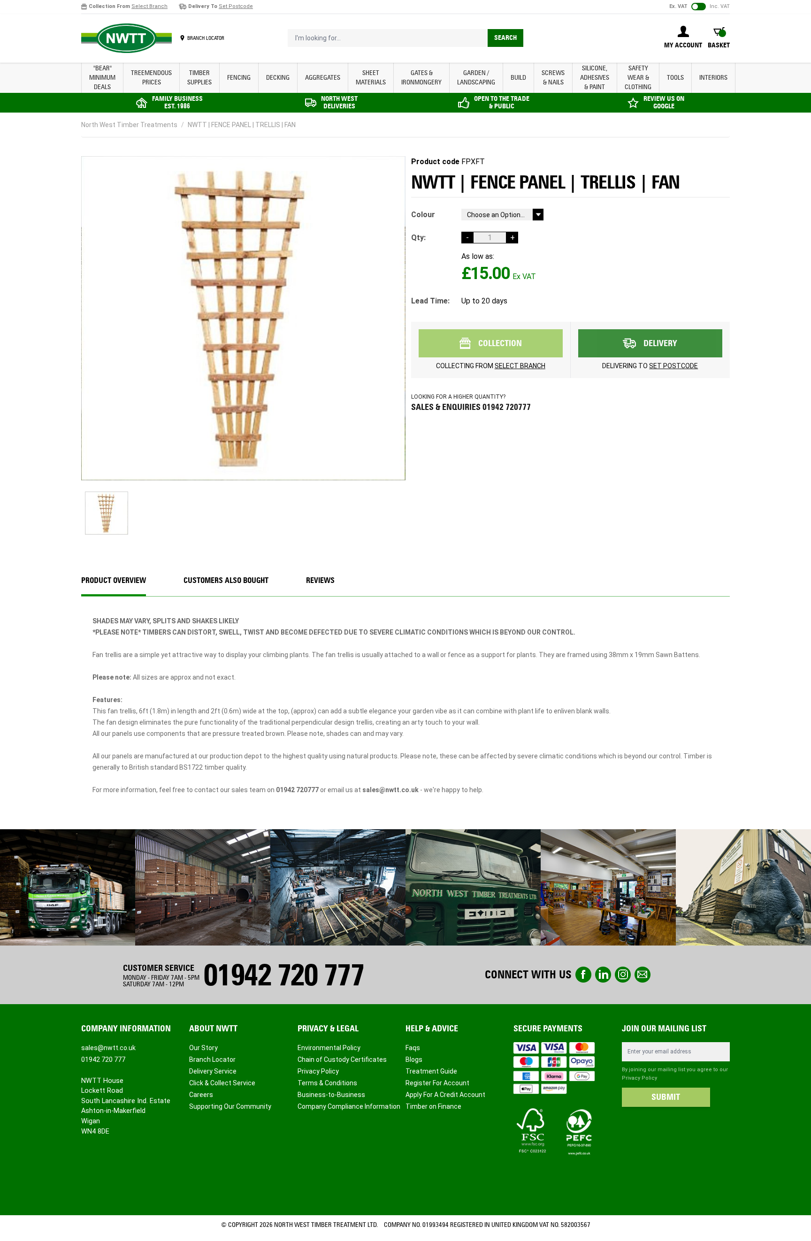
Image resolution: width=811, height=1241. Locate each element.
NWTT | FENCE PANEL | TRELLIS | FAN (242, 125)
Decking (278, 78)
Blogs (414, 1059)
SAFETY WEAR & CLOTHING (638, 77)
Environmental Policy (329, 1048)
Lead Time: (430, 300)
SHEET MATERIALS (371, 77)
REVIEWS (320, 580)
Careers (201, 1094)
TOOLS (675, 78)
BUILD (518, 78)
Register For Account (437, 1083)
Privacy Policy (318, 1071)
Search (505, 38)
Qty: (418, 237)
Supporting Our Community (230, 1106)
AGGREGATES (322, 78)
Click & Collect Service (222, 1083)
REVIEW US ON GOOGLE (663, 102)
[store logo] (126, 38)
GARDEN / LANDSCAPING (476, 77)
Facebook (583, 975)
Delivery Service (213, 1071)
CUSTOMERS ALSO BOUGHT (226, 580)
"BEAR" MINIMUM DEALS (102, 77)
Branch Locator (212, 1059)
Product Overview (113, 580)
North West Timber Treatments (129, 125)
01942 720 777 (283, 975)
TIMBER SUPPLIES (199, 77)
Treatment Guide (431, 1071)
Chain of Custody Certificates (342, 1059)
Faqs (413, 1048)
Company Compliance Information (349, 1106)
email (642, 975)
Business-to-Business (331, 1094)
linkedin (603, 975)
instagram (623, 975)
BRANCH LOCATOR (205, 38)
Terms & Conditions (327, 1083)
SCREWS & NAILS (553, 77)
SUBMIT (665, 1097)
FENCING (239, 78)
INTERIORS (713, 78)
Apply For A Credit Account (445, 1094)
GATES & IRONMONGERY (421, 77)
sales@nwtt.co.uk (108, 1048)
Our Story (203, 1048)
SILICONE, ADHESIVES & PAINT (594, 77)
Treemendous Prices (151, 77)
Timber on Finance (433, 1106)
